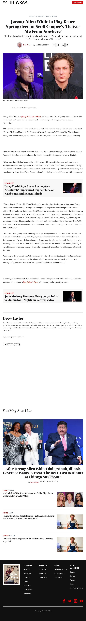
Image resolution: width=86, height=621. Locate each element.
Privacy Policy (59, 573)
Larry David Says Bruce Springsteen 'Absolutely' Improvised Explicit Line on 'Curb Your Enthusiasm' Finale (29, 189)
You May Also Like (17, 410)
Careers (26, 581)
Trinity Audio (24, 108)
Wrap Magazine (74, 566)
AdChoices (58, 577)
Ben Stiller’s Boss (30, 282)
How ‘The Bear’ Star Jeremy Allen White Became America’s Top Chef (28, 540)
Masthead (27, 585)
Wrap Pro (43, 565)
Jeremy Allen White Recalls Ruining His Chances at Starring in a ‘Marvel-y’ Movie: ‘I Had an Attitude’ (28, 517)
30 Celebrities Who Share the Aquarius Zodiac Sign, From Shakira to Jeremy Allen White (28, 494)
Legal (57, 565)
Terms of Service (60, 569)
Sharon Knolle (34, 482)
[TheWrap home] (18, 2)
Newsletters (28, 589)
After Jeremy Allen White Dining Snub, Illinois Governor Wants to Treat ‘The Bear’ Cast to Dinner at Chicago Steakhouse (43, 473)
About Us (27, 569)
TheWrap (28, 565)
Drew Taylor (27, 45)
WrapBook (27, 594)
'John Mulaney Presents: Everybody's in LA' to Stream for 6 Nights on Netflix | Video (31, 298)
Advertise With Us (76, 588)
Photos (5, 490)
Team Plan (43, 573)
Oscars (72, 584)
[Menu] (5, 2)
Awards (6, 536)
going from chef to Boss (31, 116)
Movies (54, 16)
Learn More (43, 577)
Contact (27, 577)
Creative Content (42, 16)
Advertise (27, 573)
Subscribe (77, 2)
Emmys (72, 580)
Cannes (72, 572)
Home (31, 16)
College (72, 576)
